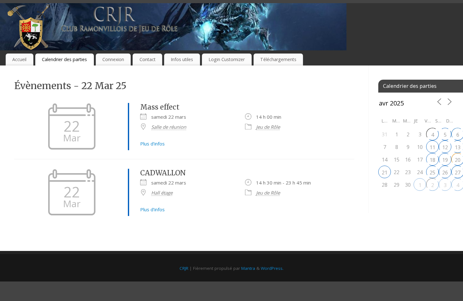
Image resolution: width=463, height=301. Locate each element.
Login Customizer (227, 59)
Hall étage (162, 193)
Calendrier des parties (64, 59)
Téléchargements (278, 59)
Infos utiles (182, 59)
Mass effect (160, 107)
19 (445, 159)
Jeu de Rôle (268, 127)
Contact (148, 59)
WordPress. (272, 268)
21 (384, 172)
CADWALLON (163, 172)
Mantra (248, 268)
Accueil (19, 59)
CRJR (184, 268)
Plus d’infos (152, 143)
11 (432, 147)
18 (432, 159)
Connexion (113, 59)
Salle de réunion (168, 127)
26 (445, 172)
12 (445, 147)
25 (432, 172)
